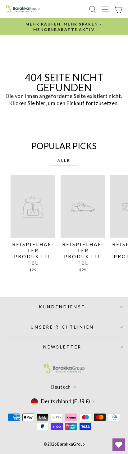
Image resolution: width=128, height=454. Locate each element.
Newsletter (62, 346)
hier (41, 103)
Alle (63, 160)
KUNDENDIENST (62, 306)
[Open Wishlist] (118, 444)
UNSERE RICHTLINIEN (62, 327)
